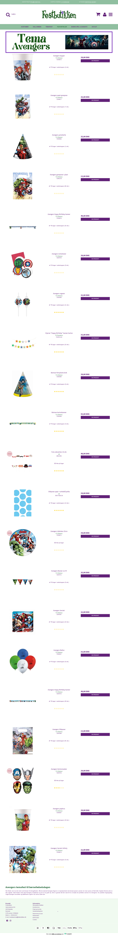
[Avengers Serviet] (23, 625)
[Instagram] (11, 921)
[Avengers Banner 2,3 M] (23, 586)
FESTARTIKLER (62, 27)
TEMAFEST (49, 27)
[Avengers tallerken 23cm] (23, 546)
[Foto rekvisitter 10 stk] (23, 467)
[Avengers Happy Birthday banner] (23, 705)
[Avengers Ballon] (23, 665)
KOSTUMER (24, 27)
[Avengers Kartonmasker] (23, 784)
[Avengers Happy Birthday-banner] (23, 229)
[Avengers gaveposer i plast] (23, 189)
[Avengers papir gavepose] (23, 110)
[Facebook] (7, 921)
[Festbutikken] (59, 14)
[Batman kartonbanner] (23, 427)
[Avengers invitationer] (23, 269)
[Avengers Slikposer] (23, 744)
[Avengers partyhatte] (23, 150)
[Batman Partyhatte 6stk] (23, 387)
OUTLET (94, 27)
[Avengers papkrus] (23, 823)
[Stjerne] (23, 348)
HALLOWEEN (37, 27)
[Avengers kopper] (23, 71)
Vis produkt (95, 60)
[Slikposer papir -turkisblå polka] (23, 506)
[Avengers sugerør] (23, 308)
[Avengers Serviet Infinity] (23, 863)
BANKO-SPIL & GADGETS (79, 27)
